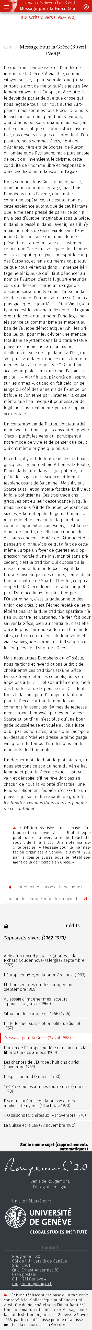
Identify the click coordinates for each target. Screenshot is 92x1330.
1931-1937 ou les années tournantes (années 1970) (45, 1089)
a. (14, 827)
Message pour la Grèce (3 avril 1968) (50, 8)
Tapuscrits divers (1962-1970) (50, 2)
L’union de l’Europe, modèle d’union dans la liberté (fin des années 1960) (48, 898)
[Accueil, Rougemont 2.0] (6, 926)
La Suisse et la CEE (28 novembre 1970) (39, 1125)
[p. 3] (58, 471)
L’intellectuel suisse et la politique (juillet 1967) (53, 887)
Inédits (72, 925)
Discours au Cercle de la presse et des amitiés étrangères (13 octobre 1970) (39, 1103)
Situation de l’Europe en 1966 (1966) (37, 1013)
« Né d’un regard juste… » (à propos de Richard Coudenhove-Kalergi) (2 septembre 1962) (44, 960)
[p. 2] (14, 255)
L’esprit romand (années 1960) (32, 1076)
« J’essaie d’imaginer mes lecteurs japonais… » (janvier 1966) (35, 1001)
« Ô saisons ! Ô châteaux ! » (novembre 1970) (45, 1115)
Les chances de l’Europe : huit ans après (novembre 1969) (41, 1064)
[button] (6, 7)
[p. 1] (8, 47)
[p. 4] (31, 683)
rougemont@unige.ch (32, 1283)
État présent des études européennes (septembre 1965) (40, 987)
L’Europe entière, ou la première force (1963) (44, 975)
